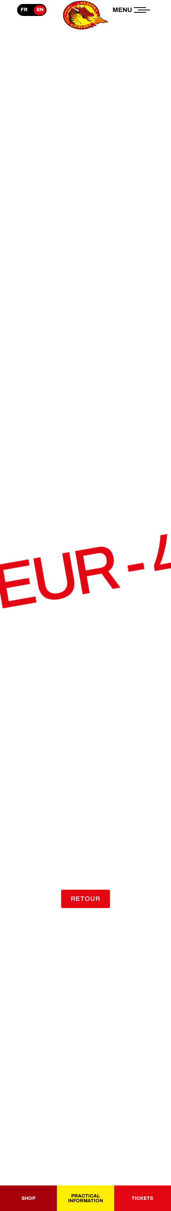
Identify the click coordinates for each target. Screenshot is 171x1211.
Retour (86, 898)
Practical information (85, 1198)
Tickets (142, 1198)
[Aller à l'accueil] (85, 29)
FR (24, 9)
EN (40, 9)
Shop (28, 1198)
